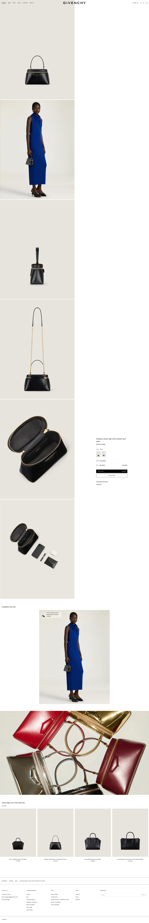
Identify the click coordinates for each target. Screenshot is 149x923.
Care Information (30, 899)
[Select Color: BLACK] (98, 453)
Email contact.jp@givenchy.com (10, 897)
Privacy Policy (54, 894)
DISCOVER (4, 805)
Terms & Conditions (56, 902)
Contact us (135, 2)
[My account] (143, 2)
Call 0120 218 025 (6, 894)
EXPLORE (74, 792)
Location (4, 919)
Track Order (29, 907)
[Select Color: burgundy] (103, 453)
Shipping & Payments (31, 902)
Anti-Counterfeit (55, 904)
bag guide (124, 465)
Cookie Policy (54, 897)
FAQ (27, 897)
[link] (146, 2)
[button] (37, 49)
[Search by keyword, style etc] (140, 2)
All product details (100, 444)
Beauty (31, 2)
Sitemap (78, 899)
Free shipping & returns (102, 481)
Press (77, 897)
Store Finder (29, 910)
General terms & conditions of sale (60, 899)
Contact (28, 894)
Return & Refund (30, 904)
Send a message (6, 899)
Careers (78, 894)
